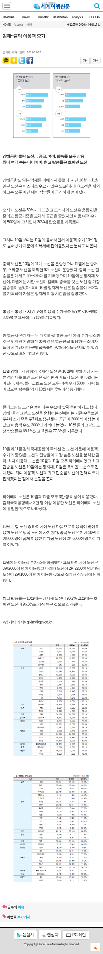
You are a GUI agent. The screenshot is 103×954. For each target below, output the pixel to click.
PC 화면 (79, 935)
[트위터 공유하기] (22, 59)
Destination (60, 17)
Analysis (77, 17)
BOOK (94, 17)
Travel (26, 17)
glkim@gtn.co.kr (39, 622)
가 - (85, 60)
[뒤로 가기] (95, 947)
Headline (8, 17)
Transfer (43, 17)
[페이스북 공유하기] (30, 59)
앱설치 (28, 935)
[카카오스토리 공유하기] (14, 59)
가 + (95, 60)
